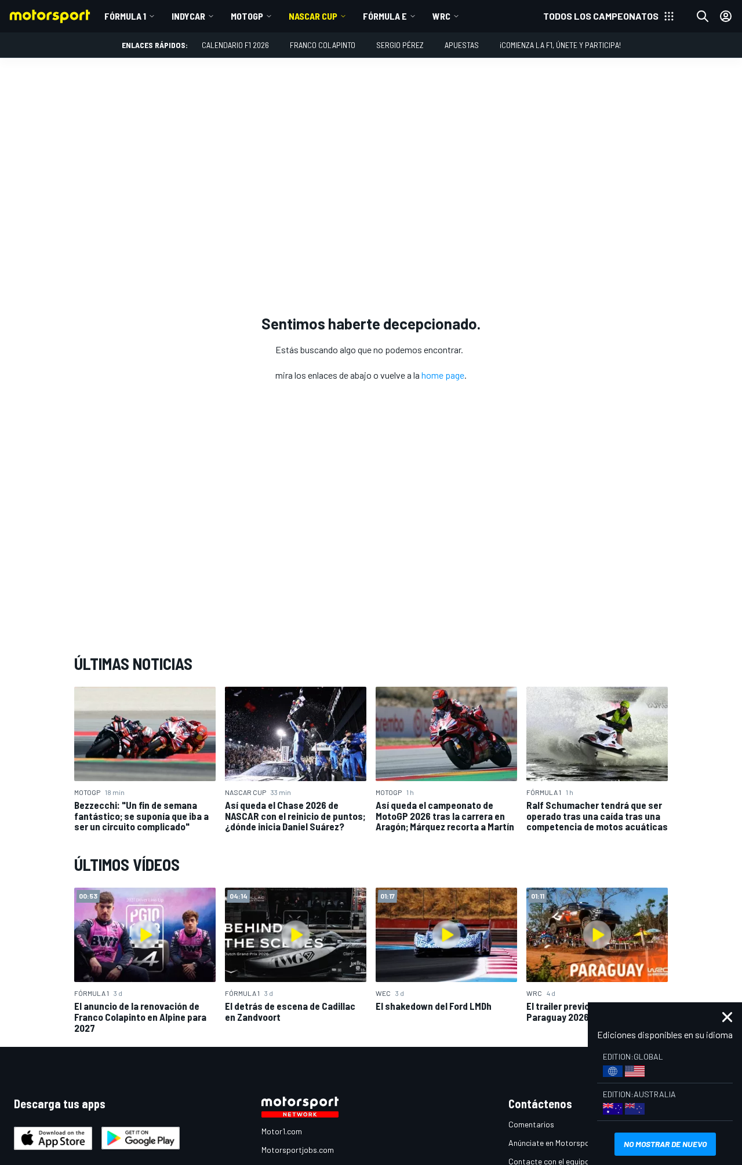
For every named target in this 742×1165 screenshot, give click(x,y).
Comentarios (531, 1124)
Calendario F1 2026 (235, 45)
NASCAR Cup (313, 15)
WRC (441, 15)
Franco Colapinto (322, 45)
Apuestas (462, 45)
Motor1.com (281, 1131)
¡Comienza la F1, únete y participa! (560, 45)
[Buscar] (702, 16)
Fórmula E (385, 15)
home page (442, 374)
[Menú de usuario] (725, 16)
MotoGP (247, 15)
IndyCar (188, 15)
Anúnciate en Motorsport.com (560, 1143)
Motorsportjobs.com (297, 1150)
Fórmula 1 (125, 15)
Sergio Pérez (400, 45)
